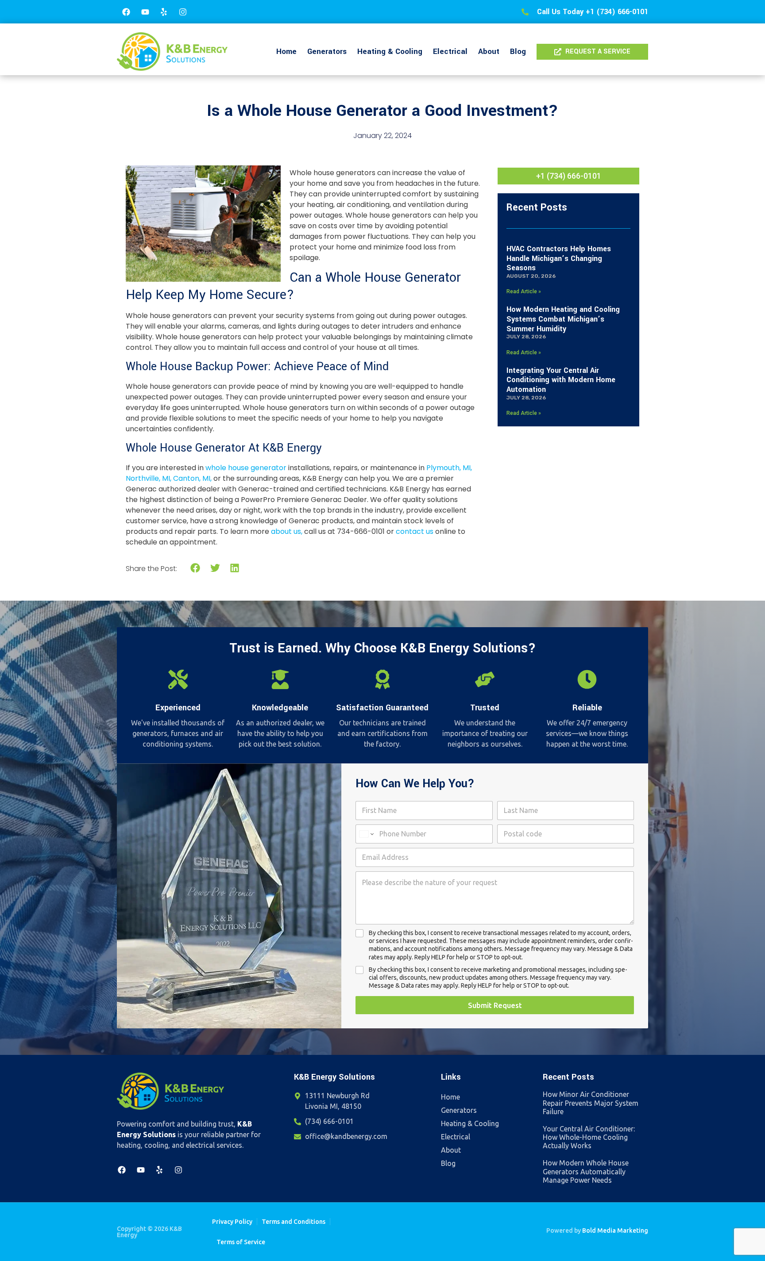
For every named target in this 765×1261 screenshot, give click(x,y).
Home (286, 51)
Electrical (450, 51)
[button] (195, 568)
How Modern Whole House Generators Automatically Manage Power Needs (586, 1171)
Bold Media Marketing (615, 1230)
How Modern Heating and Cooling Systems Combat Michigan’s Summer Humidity (563, 318)
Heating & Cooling (389, 51)
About (488, 51)
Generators (327, 51)
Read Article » (523, 291)
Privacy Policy (232, 1221)
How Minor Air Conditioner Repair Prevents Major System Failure (590, 1102)
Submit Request (495, 1005)
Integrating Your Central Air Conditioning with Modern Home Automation (560, 380)
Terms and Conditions (293, 1221)
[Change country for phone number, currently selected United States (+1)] (365, 833)
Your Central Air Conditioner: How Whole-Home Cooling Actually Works (589, 1137)
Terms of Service (240, 1242)
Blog (518, 51)
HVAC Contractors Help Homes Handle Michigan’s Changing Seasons (558, 258)
